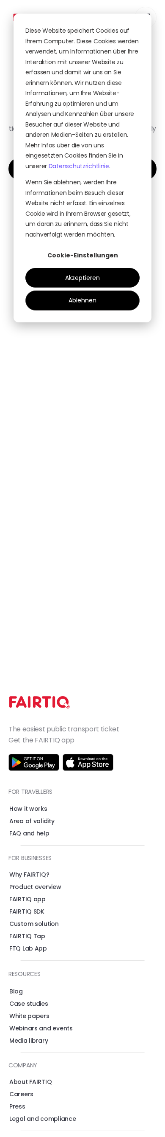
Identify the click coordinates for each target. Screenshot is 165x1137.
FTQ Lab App (28, 948)
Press (17, 1106)
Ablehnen (82, 300)
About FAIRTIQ (30, 1082)
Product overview (35, 887)
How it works (28, 808)
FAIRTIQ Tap (27, 936)
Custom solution (34, 924)
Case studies (28, 1003)
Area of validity (32, 821)
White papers (29, 1016)
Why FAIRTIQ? (29, 874)
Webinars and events (41, 1028)
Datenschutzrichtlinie (79, 166)
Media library (28, 1040)
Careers (21, 1094)
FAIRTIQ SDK (26, 911)
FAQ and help (29, 833)
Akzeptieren (82, 278)
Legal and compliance (42, 1118)
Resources (24, 974)
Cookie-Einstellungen (82, 255)
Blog (16, 991)
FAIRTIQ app (27, 899)
